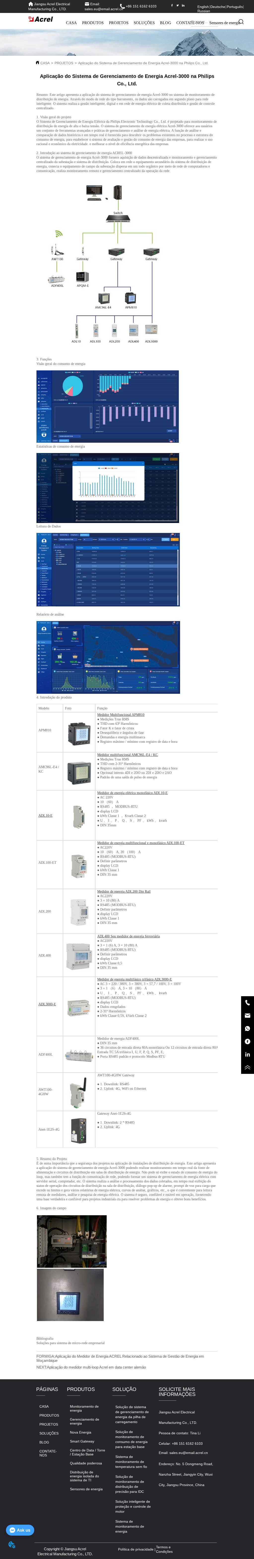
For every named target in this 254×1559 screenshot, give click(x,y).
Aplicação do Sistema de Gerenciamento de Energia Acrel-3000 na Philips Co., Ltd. (143, 63)
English (203, 7)
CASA (71, 23)
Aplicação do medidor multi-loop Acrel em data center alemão (96, 1367)
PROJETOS (118, 23)
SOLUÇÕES (144, 23)
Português (235, 7)
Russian (203, 11)
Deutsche (217, 7)
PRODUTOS (93, 23)
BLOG (165, 23)
